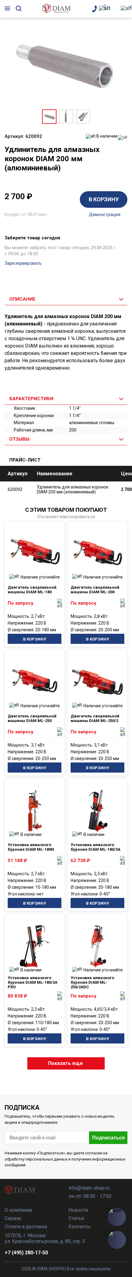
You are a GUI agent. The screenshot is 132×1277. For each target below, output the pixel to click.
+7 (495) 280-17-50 (26, 1253)
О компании (18, 1210)
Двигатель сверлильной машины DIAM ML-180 (32, 589)
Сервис (13, 1218)
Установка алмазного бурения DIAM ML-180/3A (95, 847)
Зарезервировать (23, 263)
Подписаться (108, 1137)
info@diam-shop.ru (89, 1188)
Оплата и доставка (26, 1226)
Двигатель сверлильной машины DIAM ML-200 (95, 589)
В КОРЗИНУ (104, 199)
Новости (78, 1210)
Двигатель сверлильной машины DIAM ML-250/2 (95, 718)
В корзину (34, 639)
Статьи (76, 1218)
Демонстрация (104, 214)
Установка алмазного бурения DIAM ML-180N (31, 847)
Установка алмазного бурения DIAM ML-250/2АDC (92, 982)
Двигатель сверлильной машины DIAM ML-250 (32, 718)
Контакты (79, 1226)
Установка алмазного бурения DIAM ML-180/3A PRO (32, 982)
